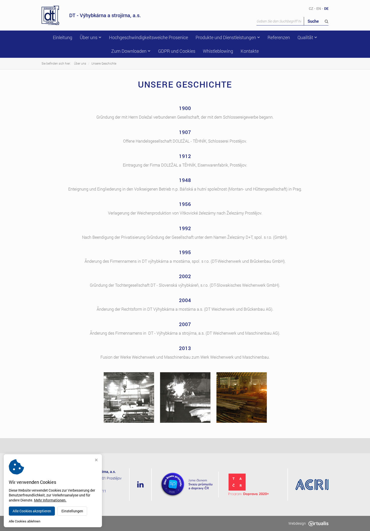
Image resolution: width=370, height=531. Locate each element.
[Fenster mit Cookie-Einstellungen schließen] (96, 460)
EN (318, 8)
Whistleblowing (218, 51)
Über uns (88, 37)
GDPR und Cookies (176, 51)
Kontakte (250, 51)
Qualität (305, 37)
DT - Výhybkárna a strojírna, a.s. (105, 15)
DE (326, 8)
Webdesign (297, 523)
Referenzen (279, 37)
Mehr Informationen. (50, 500)
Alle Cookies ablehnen (24, 521)
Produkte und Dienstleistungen (226, 37)
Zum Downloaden (128, 51)
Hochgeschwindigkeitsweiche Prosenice (148, 37)
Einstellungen (72, 511)
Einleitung (62, 37)
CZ (311, 8)
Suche (314, 21)
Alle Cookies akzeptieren (32, 511)
